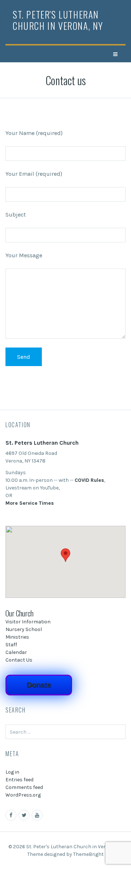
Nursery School (23, 629)
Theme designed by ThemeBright (65, 854)
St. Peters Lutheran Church (42, 442)
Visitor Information (28, 622)
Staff (11, 645)
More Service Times (29, 503)
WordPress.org (23, 795)
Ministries (17, 637)
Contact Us (18, 660)
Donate (39, 685)
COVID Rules (89, 480)
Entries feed (19, 780)
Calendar (16, 652)
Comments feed (24, 787)
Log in (12, 772)
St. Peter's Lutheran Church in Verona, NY (58, 20)
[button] (65, 555)
